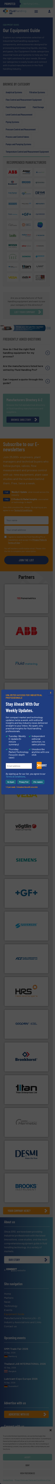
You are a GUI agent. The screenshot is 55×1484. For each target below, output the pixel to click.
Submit (40, 765)
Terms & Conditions (15, 776)
